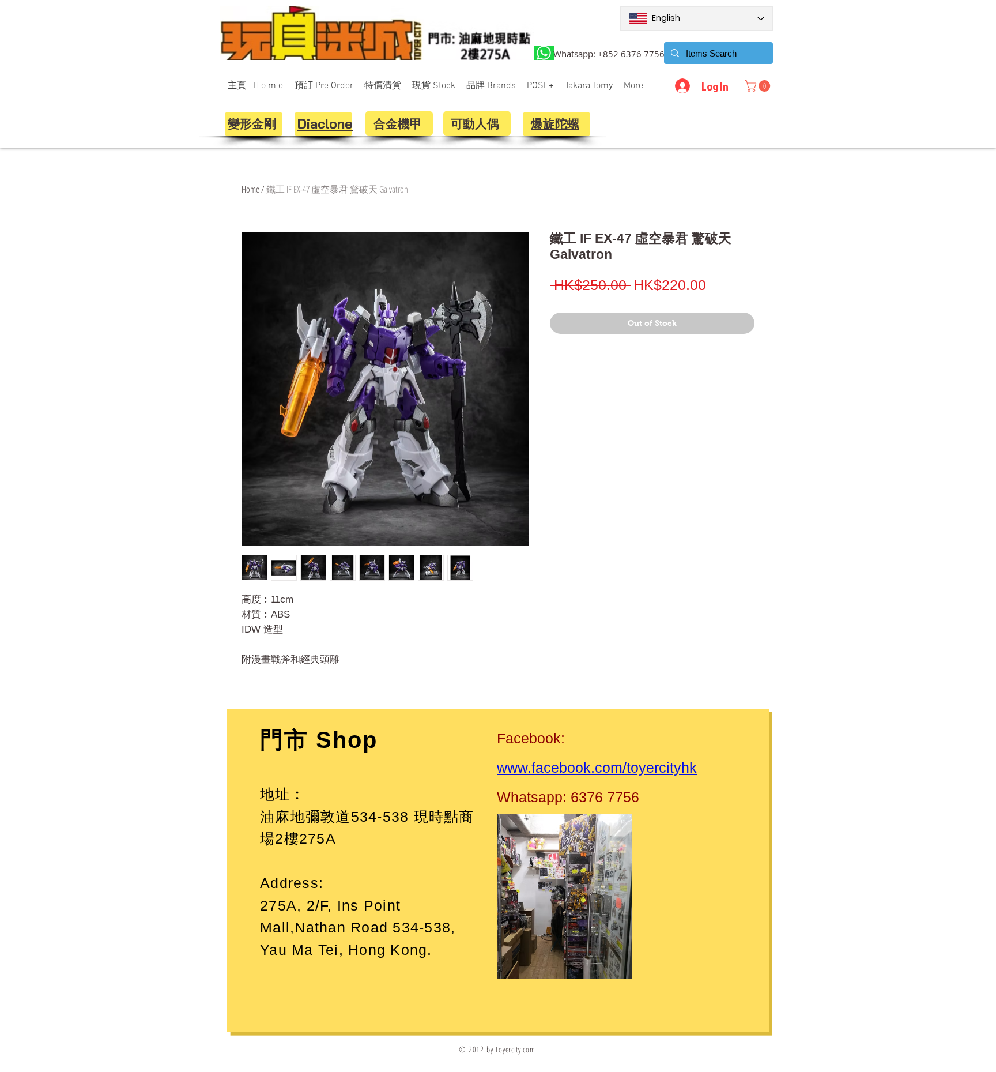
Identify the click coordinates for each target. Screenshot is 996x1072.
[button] (759, 86)
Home (250, 189)
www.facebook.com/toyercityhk (597, 767)
